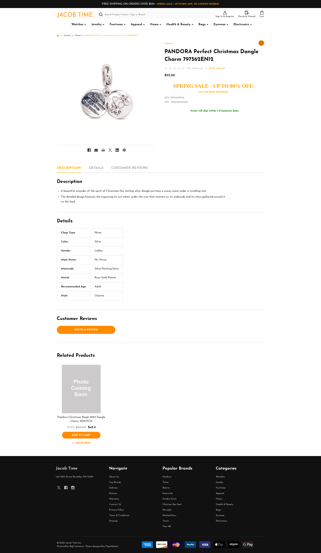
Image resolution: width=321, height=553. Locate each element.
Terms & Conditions (119, 515)
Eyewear (219, 24)
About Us (114, 477)
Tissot (166, 521)
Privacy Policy (116, 510)
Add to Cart (81, 435)
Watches (77, 24)
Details (96, 168)
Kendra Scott (170, 499)
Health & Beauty (178, 24)
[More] (85, 24)
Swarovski (168, 493)
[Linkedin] (117, 150)
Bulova (166, 488)
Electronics (241, 24)
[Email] (96, 150)
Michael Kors (169, 515)
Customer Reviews (129, 168)
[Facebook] (89, 150)
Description (69, 168)
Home (154, 24)
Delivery (113, 488)
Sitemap (113, 521)
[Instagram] (73, 488)
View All (167, 526)
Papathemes (111, 546)
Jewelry (96, 24)
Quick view (82, 443)
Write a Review (217, 68)
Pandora (167, 477)
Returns (113, 493)
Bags (202, 24)
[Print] (103, 150)
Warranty (114, 499)
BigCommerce (77, 546)
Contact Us (115, 504)
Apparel (136, 24)
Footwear (116, 24)
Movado (167, 510)
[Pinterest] (124, 150)
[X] (110, 150)
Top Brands (115, 482)
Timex (166, 482)
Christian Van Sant (172, 504)
